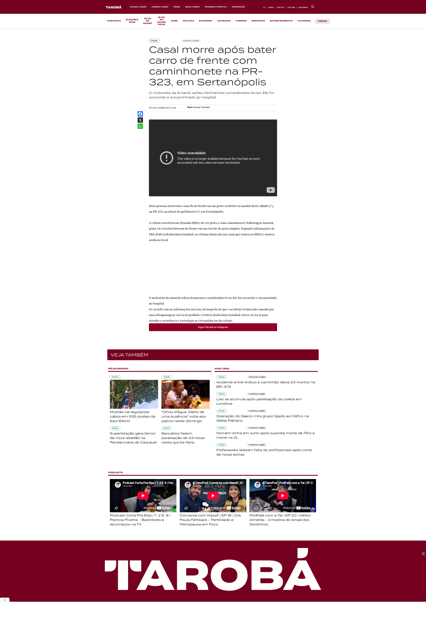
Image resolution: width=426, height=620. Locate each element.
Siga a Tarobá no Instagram (213, 327)
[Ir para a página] (312, 6)
